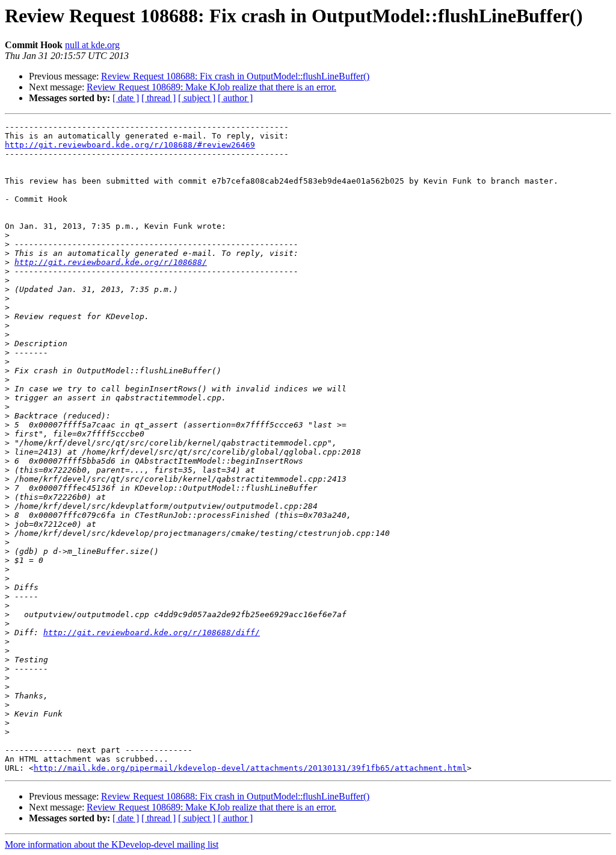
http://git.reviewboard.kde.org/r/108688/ (110, 262)
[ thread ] (158, 98)
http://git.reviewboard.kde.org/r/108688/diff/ (151, 632)
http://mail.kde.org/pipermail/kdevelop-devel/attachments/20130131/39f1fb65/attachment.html (250, 768)
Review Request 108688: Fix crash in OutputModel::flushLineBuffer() (235, 76)
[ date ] (125, 98)
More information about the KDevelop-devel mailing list (111, 844)
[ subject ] (196, 98)
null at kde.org (92, 45)
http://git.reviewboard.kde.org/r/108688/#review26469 (130, 144)
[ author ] (235, 98)
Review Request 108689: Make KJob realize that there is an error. (211, 87)
